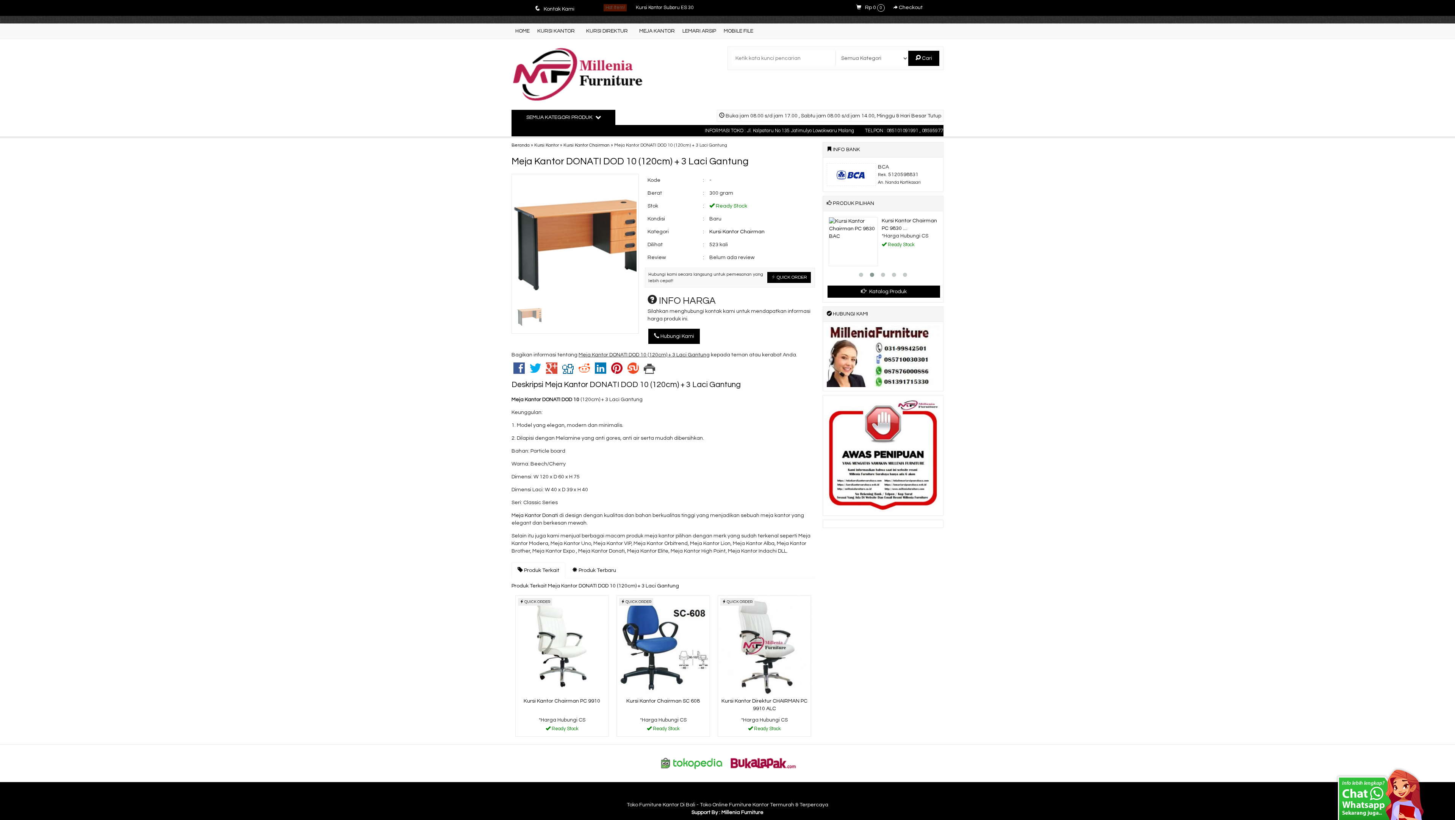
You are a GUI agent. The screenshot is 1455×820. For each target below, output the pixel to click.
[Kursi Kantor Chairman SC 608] (663, 645)
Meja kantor (657, 31)
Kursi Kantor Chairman (586, 145)
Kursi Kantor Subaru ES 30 (664, 7)
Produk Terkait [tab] (541, 570)
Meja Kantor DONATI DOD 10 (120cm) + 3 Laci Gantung (630, 161)
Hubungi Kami (676, 336)
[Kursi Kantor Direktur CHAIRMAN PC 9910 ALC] (764, 645)
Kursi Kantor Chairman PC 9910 (562, 701)
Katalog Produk (887, 291)
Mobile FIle (738, 31)
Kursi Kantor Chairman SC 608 (663, 701)
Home (522, 31)
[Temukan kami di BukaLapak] (763, 763)
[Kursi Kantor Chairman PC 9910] (562, 645)
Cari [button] (926, 58)
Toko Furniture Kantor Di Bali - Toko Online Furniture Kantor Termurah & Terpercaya (727, 805)
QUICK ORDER (791, 277)
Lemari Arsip (699, 31)
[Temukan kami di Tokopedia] (692, 763)
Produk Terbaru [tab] (596, 570)
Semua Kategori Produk (560, 117)
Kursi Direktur (607, 31)
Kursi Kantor (556, 31)
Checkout (910, 7)
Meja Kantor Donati (535, 515)
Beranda (521, 145)
